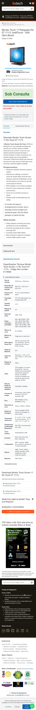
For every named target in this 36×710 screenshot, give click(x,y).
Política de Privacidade (9, 663)
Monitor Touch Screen (27, 83)
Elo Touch (13, 23)
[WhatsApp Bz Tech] (32, 706)
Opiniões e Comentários (9, 646)
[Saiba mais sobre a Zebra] (18, 548)
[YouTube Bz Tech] (18, 631)
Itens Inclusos (8, 245)
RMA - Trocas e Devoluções (24, 660)
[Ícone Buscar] (31, 8)
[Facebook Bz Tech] (8, 631)
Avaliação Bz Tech (23, 646)
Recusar (17, 706)
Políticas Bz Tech (9, 251)
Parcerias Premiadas (21, 649)
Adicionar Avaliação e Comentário (18, 512)
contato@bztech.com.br (22, 695)
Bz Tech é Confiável (8, 649)
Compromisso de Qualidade (19, 644)
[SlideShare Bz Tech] (27, 631)
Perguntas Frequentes (9, 660)
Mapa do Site (24, 651)
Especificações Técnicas (22, 126)
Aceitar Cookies (27, 706)
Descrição (6, 126)
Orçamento (11, 658)
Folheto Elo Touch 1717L (13, 491)
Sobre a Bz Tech (6, 644)
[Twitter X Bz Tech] (13, 631)
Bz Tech (17, 3)
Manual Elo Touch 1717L (12, 483)
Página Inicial (6, 23)
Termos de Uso (21, 663)
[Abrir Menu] (4, 3)
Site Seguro (30, 663)
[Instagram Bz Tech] (4, 631)
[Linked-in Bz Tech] (23, 631)
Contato (4, 658)
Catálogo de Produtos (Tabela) (11, 651)
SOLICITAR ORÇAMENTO (18, 101)
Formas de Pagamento (21, 658)
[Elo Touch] (8, 71)
